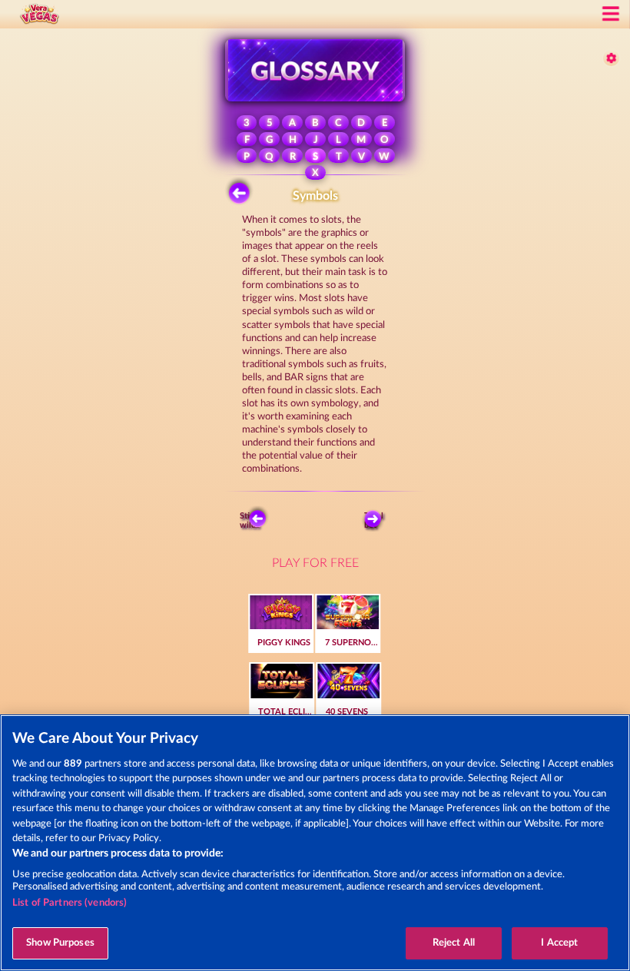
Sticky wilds (251, 520)
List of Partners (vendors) (69, 903)
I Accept (559, 943)
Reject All (454, 943)
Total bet (373, 520)
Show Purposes (60, 943)
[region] (315, 842)
